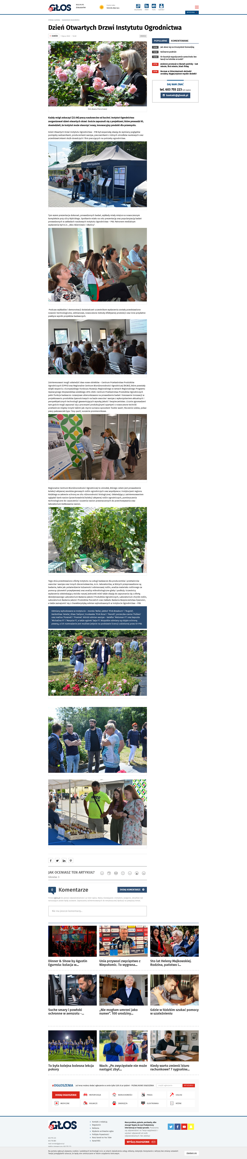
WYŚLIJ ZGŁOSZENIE (138, 1141)
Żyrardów (81, 7)
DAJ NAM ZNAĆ (175, 84)
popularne (160, 40)
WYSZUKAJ (188, 1085)
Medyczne (64, 1103)
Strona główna (54, 20)
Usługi (179, 1095)
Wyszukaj (191, 12)
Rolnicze (93, 1103)
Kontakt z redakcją (99, 1122)
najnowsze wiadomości (71, 20)
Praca (149, 1095)
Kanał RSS (96, 1141)
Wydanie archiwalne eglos (103, 1131)
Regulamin (96, 1125)
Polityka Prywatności (100, 1134)
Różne (179, 1103)
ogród (54, 36)
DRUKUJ (143, 36)
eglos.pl (80, 5)
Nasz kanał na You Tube (102, 1137)
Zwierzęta (122, 1103)
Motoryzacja (95, 1095)
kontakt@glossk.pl (177, 95)
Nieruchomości (125, 1095)
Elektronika (152, 1103)
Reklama (95, 1128)
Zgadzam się (193, 1153)
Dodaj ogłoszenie (66, 1094)
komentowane (179, 40)
